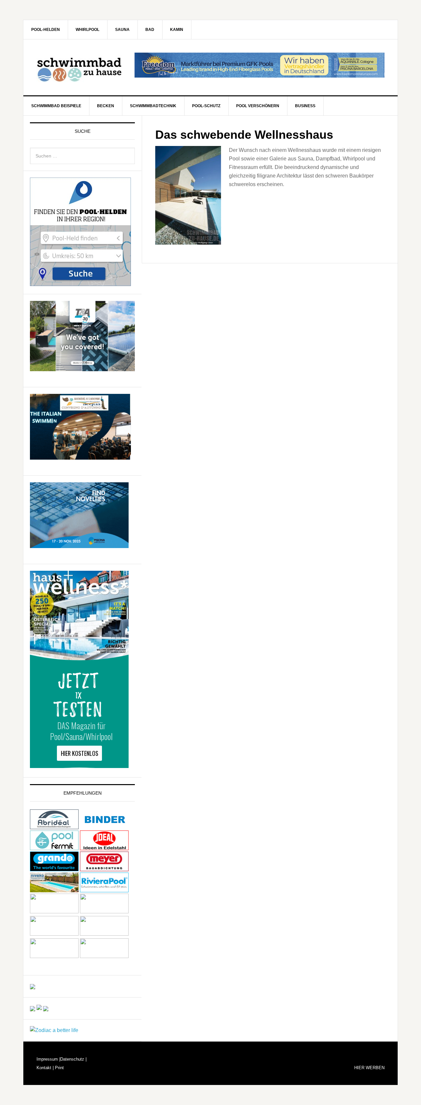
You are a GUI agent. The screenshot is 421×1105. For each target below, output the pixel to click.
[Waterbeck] (104, 934)
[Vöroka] (104, 911)
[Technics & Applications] (82, 368)
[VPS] (54, 934)
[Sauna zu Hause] (104, 956)
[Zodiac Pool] (54, 956)
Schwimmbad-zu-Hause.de (79, 67)
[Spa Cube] (32, 1008)
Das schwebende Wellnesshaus (244, 134)
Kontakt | (45, 1067)
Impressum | (48, 1059)
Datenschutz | (73, 1059)
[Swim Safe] (54, 911)
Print (59, 1067)
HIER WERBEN (369, 1067)
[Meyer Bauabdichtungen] (104, 868)
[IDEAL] (104, 847)
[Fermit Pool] (54, 847)
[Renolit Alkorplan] (32, 986)
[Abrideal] (54, 826)
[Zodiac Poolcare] (54, 1030)
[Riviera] (104, 889)
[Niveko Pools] (54, 889)
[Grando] (54, 868)
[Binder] (104, 826)
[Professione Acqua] (80, 456)
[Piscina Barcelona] (79, 545)
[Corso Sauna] (45, 1008)
